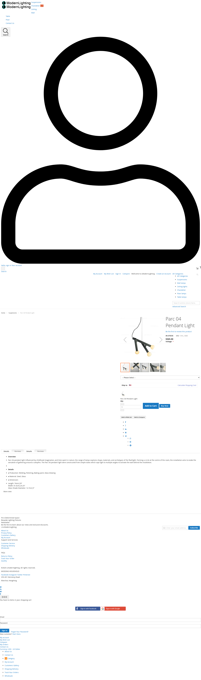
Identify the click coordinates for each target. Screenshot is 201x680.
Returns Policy (6, 556)
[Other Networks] (125, 436)
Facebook (4, 575)
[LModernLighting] (16, 5)
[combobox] (186, 303)
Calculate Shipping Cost (187, 385)
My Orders (4, 644)
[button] (125, 339)
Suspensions (13, 313)
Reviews (18, 451)
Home (3, 313)
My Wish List (109, 274)
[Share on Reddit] (130, 445)
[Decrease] (122, 404)
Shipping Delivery (8, 546)
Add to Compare (139, 417)
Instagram (13, 575)
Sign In (118, 274)
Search (4, 271)
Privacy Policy (6, 533)
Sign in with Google (113, 609)
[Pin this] (125, 432)
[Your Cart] (197, 269)
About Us (4, 530)
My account (4, 637)
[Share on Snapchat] (130, 442)
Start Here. (16, 634)
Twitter (20, 575)
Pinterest (26, 575)
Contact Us (4, 647)
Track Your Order (7, 558)
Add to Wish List (126, 417)
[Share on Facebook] (125, 422)
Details (6, 451)
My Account (97, 274)
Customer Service (8, 543)
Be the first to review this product (179, 331)
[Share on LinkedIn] (125, 429)
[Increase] (122, 410)
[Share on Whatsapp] (130, 438)
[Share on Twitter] (125, 425)
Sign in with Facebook (88, 609)
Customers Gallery (8, 535)
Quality (4, 561)
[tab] (6, 450)
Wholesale (5, 548)
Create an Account (163, 274)
